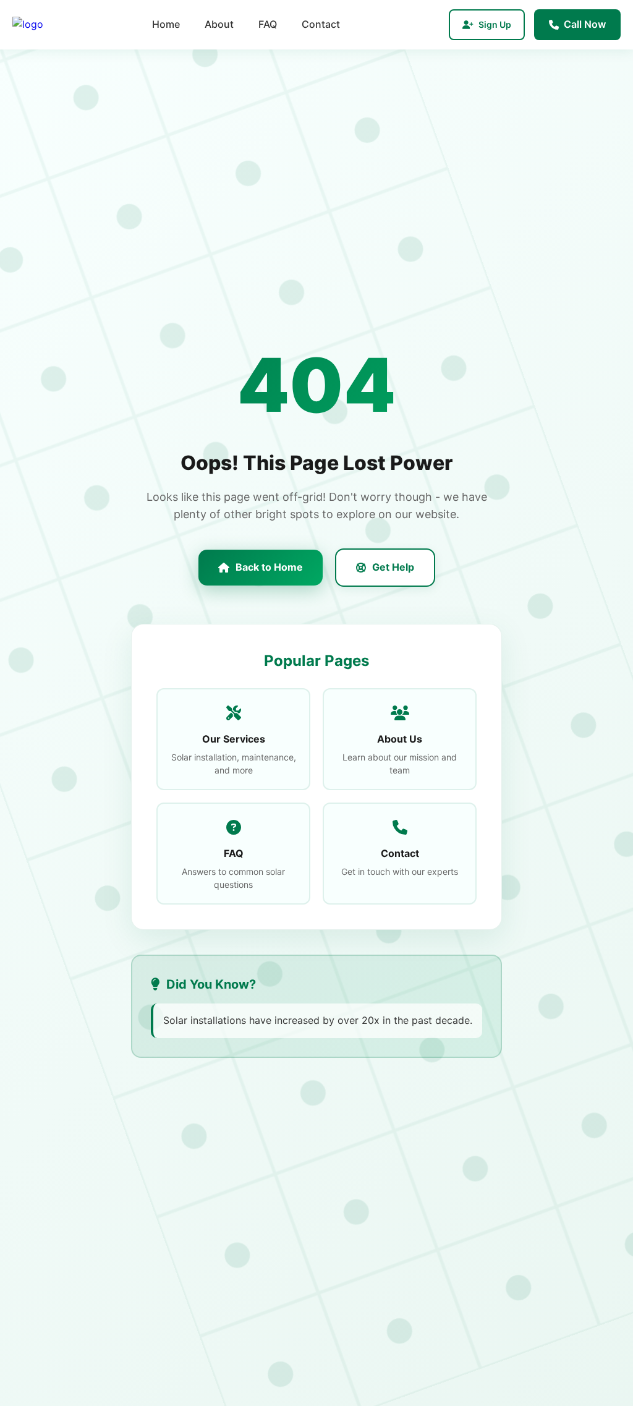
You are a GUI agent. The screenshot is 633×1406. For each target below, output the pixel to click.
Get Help (393, 567)
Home (166, 24)
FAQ (267, 24)
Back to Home (269, 567)
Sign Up (494, 24)
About (219, 24)
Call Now (585, 24)
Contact (321, 24)
